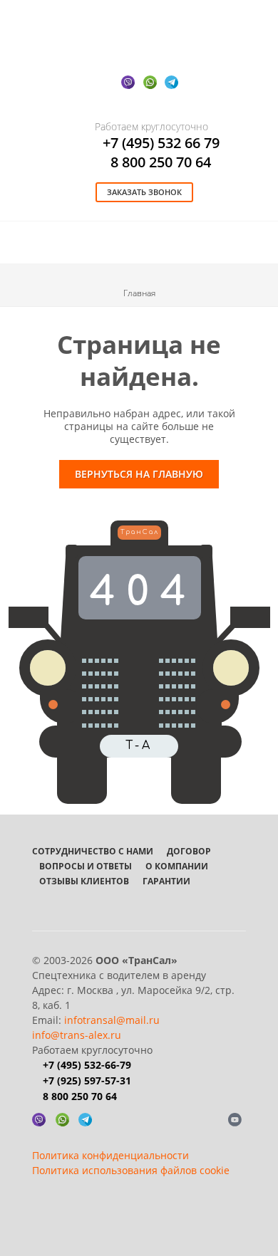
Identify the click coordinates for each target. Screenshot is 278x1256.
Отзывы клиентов (84, 881)
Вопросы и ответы (85, 866)
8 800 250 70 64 (160, 162)
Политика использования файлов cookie (131, 1170)
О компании (176, 866)
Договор (189, 851)
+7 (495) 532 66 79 (161, 142)
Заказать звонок (144, 192)
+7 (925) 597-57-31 (87, 1080)
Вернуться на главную (139, 474)
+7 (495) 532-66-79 (87, 1065)
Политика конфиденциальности (110, 1155)
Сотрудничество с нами (92, 851)
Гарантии (166, 881)
